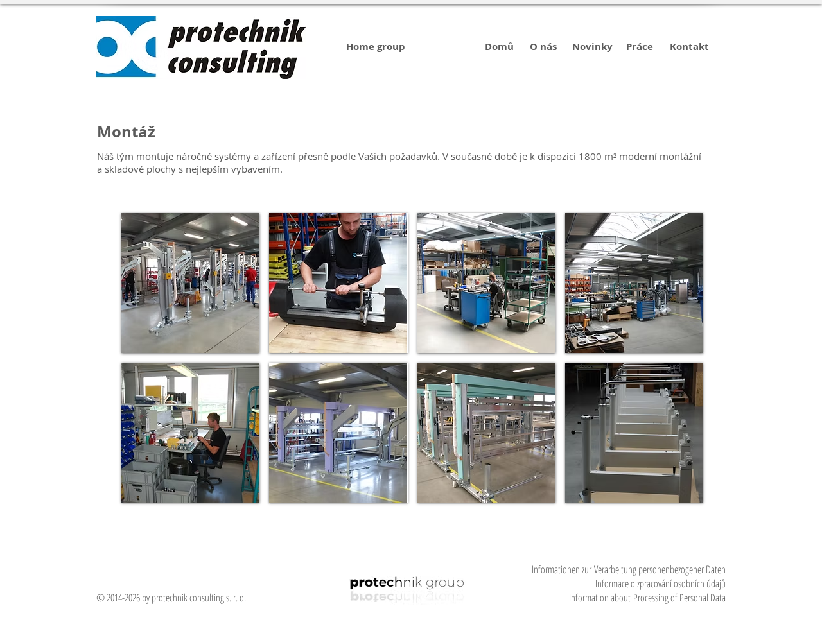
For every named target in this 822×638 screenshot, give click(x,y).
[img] (190, 283)
